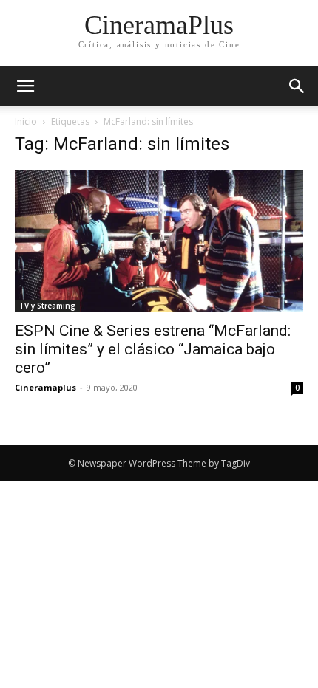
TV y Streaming (47, 305)
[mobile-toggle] (25, 86)
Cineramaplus (45, 387)
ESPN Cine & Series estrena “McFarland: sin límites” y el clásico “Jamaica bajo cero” (153, 349)
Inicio (26, 121)
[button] (297, 86)
